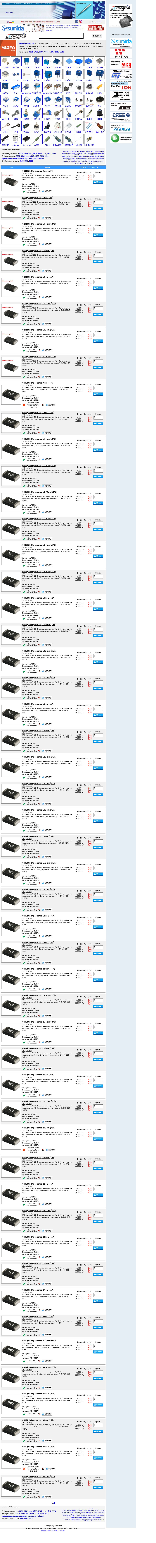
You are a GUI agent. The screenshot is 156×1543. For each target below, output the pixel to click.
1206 (52, 52)
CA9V (47, 106)
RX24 (99, 93)
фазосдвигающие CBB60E (74, 156)
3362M (37, 80)
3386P (100, 80)
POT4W (78, 119)
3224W (5, 67)
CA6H (5, 106)
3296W (57, 67)
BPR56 (68, 132)
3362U (79, 80)
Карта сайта (48, 3)
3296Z (89, 67)
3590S (37, 119)
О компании (17, 3)
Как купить (59, 3)
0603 (41, 52)
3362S (68, 80)
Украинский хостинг (45, 1530)
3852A (47, 119)
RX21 (78, 132)
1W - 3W (100, 132)
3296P (47, 67)
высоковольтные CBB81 (87, 155)
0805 (46, 52)
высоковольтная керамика (71, 151)
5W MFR (89, 132)
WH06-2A (36, 93)
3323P (16, 80)
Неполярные (96, 160)
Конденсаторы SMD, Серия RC (83, 163)
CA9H (26, 106)
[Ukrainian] (13, 22)
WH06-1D (47, 93)
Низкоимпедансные (97, 161)
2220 (54, 154)
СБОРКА (5, 145)
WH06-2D (57, 93)
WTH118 (58, 132)
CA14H (58, 106)
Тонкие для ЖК (86, 161)
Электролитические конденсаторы (81, 160)
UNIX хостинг (54, 1530)
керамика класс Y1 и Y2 (86, 151)
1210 (44, 154)
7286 (57, 119)
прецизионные (8, 159)
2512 (62, 52)
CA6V (15, 106)
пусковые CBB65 (88, 156)
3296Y (79, 67)
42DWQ (47, 132)
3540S (26, 119)
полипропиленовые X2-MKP (70, 155)
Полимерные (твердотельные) (71, 161)
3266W (16, 67)
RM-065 (89, 93)
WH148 (5, 119)
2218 (68, 119)
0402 (36, 52)
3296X (68, 67)
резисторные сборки (35, 159)
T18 (16, 93)
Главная (7, 3)
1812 (49, 154)
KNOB (99, 119)
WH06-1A (26, 93)
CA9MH (36, 106)
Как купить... (10, 13)
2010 (57, 52)
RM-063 (78, 93)
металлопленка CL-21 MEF (75, 153)
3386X (5, 93)
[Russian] (10, 22)
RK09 (15, 119)
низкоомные (20, 159)
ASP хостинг (62, 1530)
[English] (8, 22)
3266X (26, 67)
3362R (58, 80)
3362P (47, 80)
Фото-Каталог (28, 3)
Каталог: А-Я (38, 3)
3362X (89, 80)
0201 (31, 52)
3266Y (37, 67)
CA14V (68, 106)
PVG (68, 93)
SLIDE (89, 119)
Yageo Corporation (26, 44)
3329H (26, 80)
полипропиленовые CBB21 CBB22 (94, 153)
